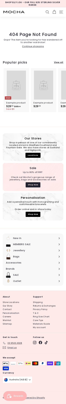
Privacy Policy (40, 309)
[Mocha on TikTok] (46, 342)
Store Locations (11, 302)
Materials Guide (41, 323)
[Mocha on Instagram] (34, 342)
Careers (7, 316)
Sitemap (7, 323)
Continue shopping (33, 46)
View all (58, 62)
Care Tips (38, 320)
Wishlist (7, 320)
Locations (33, 155)
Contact (7, 309)
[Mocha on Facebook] (40, 342)
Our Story (7, 305)
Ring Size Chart (41, 316)
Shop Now (33, 184)
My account (39, 327)
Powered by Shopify (33, 397)
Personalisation (11, 313)
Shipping (38, 302)
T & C (36, 313)
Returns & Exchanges (44, 305)
